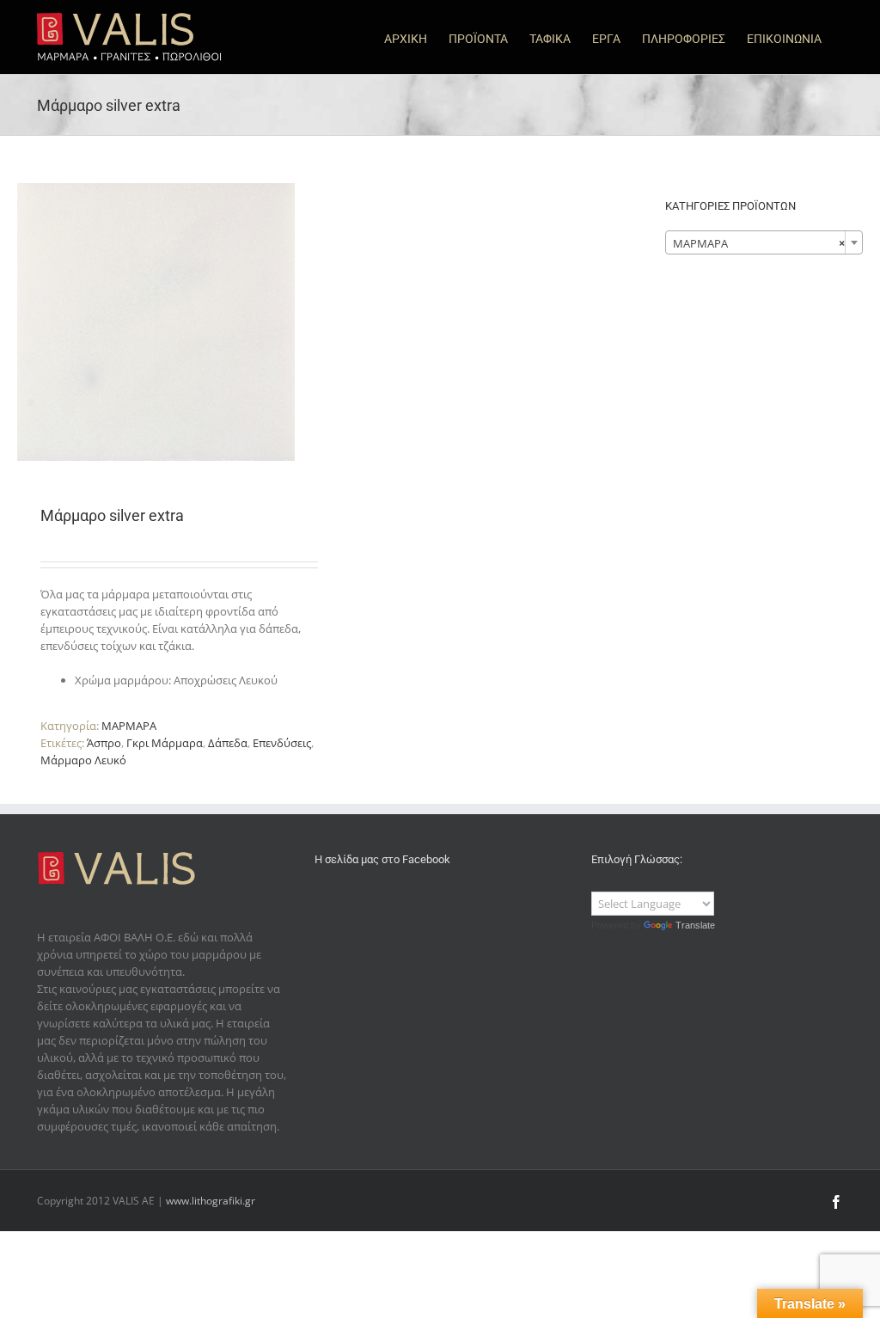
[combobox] (764, 242)
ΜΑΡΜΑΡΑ (128, 725)
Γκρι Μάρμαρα (164, 743)
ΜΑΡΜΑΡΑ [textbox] (759, 243)
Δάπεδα (228, 743)
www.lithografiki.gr (210, 1200)
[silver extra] (156, 322)
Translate (695, 925)
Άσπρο (104, 743)
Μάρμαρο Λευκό (83, 760)
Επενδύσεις (282, 743)
